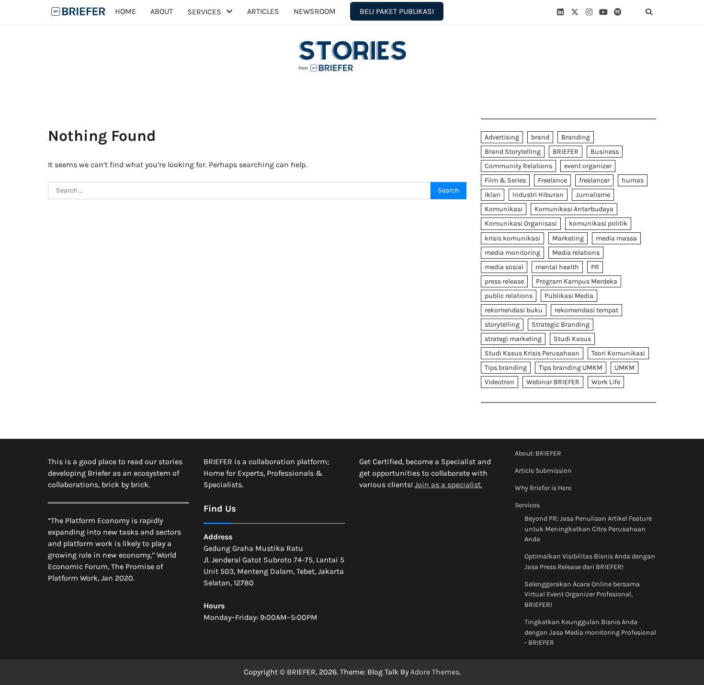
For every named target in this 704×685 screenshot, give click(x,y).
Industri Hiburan (538, 195)
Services (204, 11)
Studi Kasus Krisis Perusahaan (532, 353)
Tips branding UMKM (570, 368)
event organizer (588, 166)
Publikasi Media (569, 296)
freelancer (594, 180)
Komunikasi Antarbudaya (573, 209)
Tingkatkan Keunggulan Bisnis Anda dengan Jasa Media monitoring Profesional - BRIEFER (590, 632)
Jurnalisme (593, 195)
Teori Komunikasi (618, 353)
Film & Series (505, 180)
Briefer (79, 11)
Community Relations (518, 166)
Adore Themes (434, 671)
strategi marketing (513, 339)
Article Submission (543, 471)
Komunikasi (503, 209)
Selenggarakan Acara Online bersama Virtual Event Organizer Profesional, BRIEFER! (582, 594)
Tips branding (506, 368)
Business (604, 152)
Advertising (502, 137)
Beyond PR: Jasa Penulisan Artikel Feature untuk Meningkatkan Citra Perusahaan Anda (588, 528)
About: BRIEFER (538, 453)
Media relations (576, 253)
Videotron (499, 382)
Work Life (605, 382)
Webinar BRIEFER (552, 382)
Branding (575, 137)
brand (540, 137)
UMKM (624, 368)
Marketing (568, 238)
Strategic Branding (561, 324)
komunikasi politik (598, 223)
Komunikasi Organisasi (521, 223)
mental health (557, 267)
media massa (616, 238)
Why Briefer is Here (543, 488)
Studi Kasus (572, 339)
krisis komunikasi (512, 238)
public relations (509, 296)
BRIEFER (566, 152)
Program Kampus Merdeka (576, 281)
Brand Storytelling (513, 152)
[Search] (649, 12)
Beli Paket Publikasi (397, 11)
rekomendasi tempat (586, 310)
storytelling (502, 324)
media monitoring (512, 253)
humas (633, 180)
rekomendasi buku (514, 310)
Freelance (552, 180)
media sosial (504, 267)
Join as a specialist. (448, 484)
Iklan (492, 195)
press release (504, 281)
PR (595, 267)
